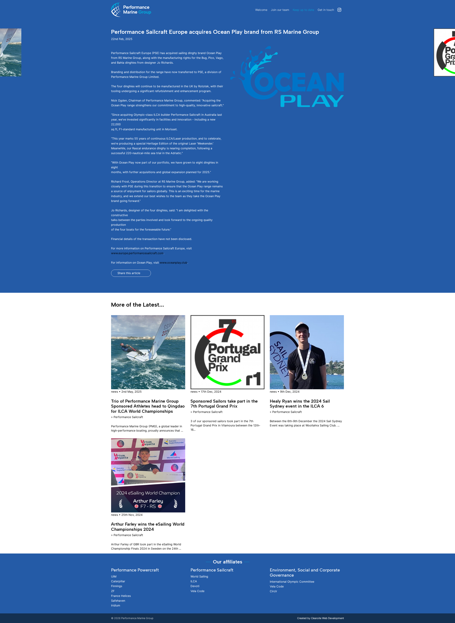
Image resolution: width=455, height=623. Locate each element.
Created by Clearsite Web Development (320, 618)
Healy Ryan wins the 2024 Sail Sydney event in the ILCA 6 (300, 404)
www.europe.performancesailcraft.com (137, 253)
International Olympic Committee (292, 581)
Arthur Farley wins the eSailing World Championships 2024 (147, 527)
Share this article (128, 273)
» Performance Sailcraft (127, 417)
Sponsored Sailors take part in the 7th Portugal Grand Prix (224, 404)
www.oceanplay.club (173, 262)
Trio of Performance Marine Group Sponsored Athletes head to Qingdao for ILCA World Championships (148, 406)
